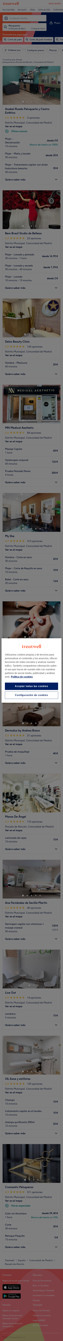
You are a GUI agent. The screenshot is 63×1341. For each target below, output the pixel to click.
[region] (31, 670)
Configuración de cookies (31, 695)
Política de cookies (22, 676)
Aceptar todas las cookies (31, 686)
